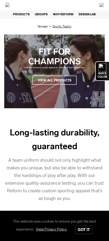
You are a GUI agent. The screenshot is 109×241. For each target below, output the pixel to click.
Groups (43, 26)
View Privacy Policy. (51, 229)
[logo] (54, 5)
